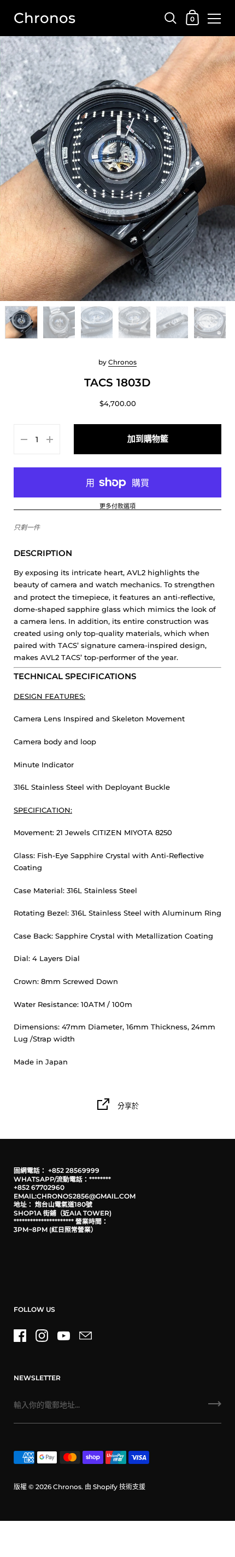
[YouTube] (63, 1335)
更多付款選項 (117, 506)
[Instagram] (41, 1335)
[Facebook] (20, 1335)
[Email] (85, 1335)
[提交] (214, 1407)
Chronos (44, 17)
